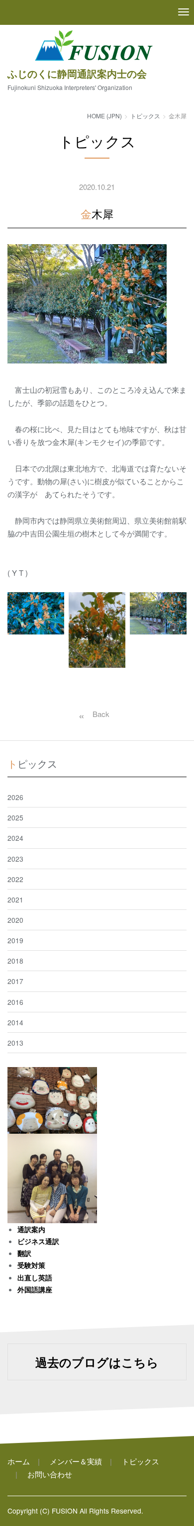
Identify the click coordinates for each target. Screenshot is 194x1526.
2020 (15, 920)
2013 (15, 1043)
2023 (15, 859)
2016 (15, 1002)
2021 (15, 899)
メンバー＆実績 (76, 1461)
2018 (15, 961)
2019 (15, 940)
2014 (15, 1022)
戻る (92, 714)
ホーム (18, 1461)
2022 (15, 879)
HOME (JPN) (104, 115)
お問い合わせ (49, 1474)
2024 (15, 838)
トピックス (145, 115)
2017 (15, 981)
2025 (15, 817)
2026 (15, 797)
